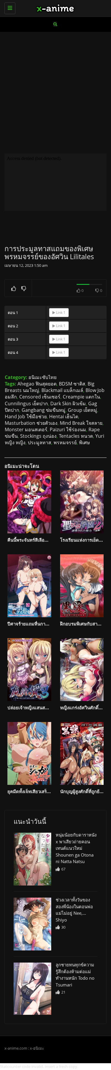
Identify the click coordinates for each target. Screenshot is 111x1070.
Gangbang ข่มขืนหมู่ (43, 410)
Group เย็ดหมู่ (82, 410)
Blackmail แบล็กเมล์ (62, 390)
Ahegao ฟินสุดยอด (37, 383)
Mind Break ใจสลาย (81, 423)
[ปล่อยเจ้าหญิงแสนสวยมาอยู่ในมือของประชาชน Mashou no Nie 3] (29, 669)
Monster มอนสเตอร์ (26, 429)
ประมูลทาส (39, 442)
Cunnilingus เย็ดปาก (26, 403)
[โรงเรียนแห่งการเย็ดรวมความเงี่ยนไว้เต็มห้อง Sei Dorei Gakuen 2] (82, 502)
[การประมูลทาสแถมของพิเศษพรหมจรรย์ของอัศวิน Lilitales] (32, 859)
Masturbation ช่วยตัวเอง (31, 423)
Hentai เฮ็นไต (63, 416)
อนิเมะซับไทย (42, 377)
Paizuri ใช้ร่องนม (68, 429)
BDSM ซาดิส (72, 383)
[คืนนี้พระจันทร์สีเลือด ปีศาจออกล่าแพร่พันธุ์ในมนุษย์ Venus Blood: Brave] (29, 502)
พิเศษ (84, 442)
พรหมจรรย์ (65, 442)
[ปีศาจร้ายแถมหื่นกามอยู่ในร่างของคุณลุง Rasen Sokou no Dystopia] (29, 585)
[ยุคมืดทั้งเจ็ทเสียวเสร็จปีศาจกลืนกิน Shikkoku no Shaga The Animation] (29, 753)
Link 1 (60, 312)
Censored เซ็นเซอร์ (39, 396)
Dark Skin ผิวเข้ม (68, 403)
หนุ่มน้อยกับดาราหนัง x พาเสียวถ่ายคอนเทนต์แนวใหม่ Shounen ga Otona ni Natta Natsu (76, 848)
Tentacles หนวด (76, 436)
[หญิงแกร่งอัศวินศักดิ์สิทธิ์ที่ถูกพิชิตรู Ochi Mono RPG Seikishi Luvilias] (82, 669)
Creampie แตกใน (81, 396)
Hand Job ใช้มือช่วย (26, 416)
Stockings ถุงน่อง (38, 436)
